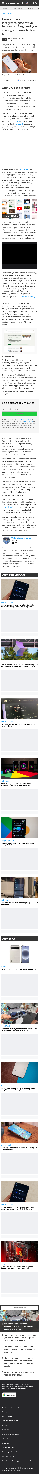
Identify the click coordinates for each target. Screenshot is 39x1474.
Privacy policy (6, 1412)
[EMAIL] (16, 543)
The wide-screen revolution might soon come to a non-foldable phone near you (19, 1349)
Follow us (22, 80)
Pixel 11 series (17, 8)
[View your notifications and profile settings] (23, 3)
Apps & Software (7, 14)
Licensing (5, 1430)
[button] (36, 3)
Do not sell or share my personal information (17, 1461)
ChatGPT (19, 124)
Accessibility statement (10, 1421)
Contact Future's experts (10, 1407)
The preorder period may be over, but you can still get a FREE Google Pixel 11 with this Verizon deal (20, 1338)
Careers (5, 1425)
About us (5, 1439)
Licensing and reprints (10, 1452)
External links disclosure (10, 1434)
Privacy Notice (28, 421)
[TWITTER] (13, 543)
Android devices (9, 507)
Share (7, 80)
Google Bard (24, 169)
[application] (19, 254)
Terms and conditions (9, 1403)
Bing (18, 121)
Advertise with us (8, 1447)
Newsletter (33, 80)
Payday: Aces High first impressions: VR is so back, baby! (20, 1373)
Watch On (6, 216)
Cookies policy (7, 1416)
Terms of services (26, 419)
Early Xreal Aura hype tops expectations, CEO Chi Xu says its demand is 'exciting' (18, 1326)
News (4, 39)
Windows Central (8, 1456)
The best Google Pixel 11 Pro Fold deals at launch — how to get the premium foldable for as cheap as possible (18, 1362)
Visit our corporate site (18, 1388)
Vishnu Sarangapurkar (17, 38)
